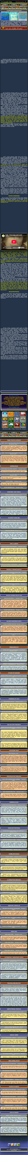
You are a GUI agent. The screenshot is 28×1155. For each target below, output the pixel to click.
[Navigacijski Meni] (14, 5)
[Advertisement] (14, 44)
